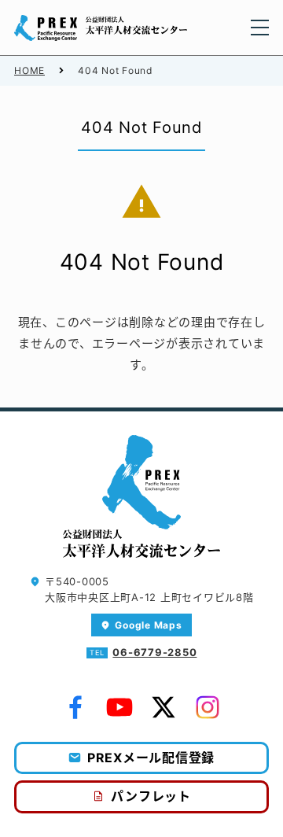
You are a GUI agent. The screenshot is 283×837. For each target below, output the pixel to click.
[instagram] (207, 707)
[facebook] (75, 707)
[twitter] (163, 707)
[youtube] (119, 707)
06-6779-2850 (154, 652)
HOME (29, 70)
